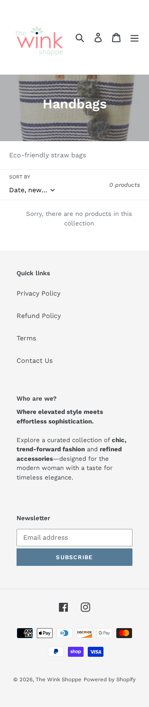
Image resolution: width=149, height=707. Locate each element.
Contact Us (35, 361)
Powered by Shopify (110, 679)
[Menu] (134, 37)
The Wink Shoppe (59, 679)
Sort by (19, 177)
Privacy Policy (38, 293)
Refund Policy (39, 316)
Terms (26, 338)
